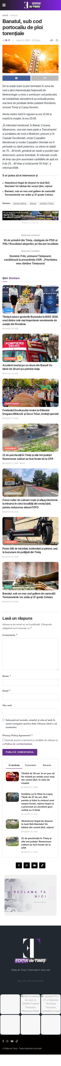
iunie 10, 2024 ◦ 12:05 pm (28, 40)
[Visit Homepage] (32, 5)
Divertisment (12, 404)
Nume (6, 676)
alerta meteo (19, 203)
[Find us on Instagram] (27, 865)
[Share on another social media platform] (45, 78)
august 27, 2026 (11, 418)
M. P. (7, 40)
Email (6, 690)
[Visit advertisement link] (30, 215)
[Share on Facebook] (16, 78)
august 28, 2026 (11, 328)
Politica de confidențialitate (18, 744)
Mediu (8, 587)
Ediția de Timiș (10, 1048)
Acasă (5, 15)
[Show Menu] (4, 5)
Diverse (14, 15)
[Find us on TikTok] (17, 1041)
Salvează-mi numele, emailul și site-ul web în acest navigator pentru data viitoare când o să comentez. (31, 724)
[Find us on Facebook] (19, 865)
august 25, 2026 (11, 557)
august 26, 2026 (11, 512)
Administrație (12, 493)
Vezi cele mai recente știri (30, 981)
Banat (33, 203)
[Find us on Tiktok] (42, 865)
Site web (7, 705)
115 (23, 463)
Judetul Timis (47, 203)
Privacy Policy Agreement (17, 735)
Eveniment (10, 359)
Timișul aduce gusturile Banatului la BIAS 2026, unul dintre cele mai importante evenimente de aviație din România (30, 320)
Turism (9, 310)
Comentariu (10, 634)
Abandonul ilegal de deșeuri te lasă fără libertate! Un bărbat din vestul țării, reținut (37, 824)
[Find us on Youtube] (34, 865)
